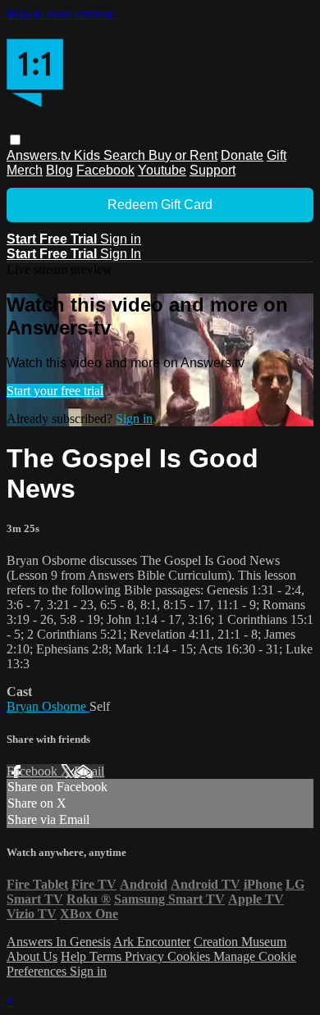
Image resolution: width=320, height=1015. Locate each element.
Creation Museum (240, 942)
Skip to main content (60, 13)
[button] (15, 139)
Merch (25, 170)
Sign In (120, 254)
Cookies (190, 956)
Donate (242, 155)
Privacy (146, 956)
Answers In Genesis (59, 942)
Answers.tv (40, 155)
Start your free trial (55, 391)
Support (212, 170)
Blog (59, 170)
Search (126, 155)
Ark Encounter (151, 942)
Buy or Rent (183, 155)
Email (89, 771)
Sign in (120, 239)
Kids (88, 155)
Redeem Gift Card (160, 205)
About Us (32, 956)
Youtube (162, 170)
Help (75, 956)
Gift (276, 155)
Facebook (105, 170)
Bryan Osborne (48, 706)
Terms (107, 956)
